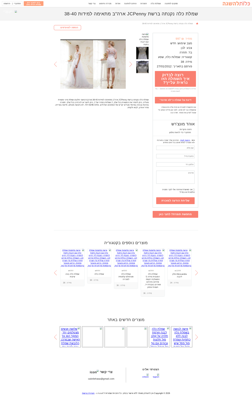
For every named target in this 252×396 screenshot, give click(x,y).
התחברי (17, 3)
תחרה (183, 52)
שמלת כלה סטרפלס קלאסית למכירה (126, 276)
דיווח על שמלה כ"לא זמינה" (175, 100)
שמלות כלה (156, 3)
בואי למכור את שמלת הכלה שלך (33, 4)
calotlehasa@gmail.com (101, 378)
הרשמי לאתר (185, 140)
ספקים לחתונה (171, 3)
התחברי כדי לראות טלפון (180, 132)
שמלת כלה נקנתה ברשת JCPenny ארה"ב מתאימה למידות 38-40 (167, 23)
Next (130, 64)
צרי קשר (91, 3)
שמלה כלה (99, 274)
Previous (55, 64)
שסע (161, 57)
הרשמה (7, 3)
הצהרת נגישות (88, 393)
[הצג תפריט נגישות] (9, 14)
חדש (173, 43)
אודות (117, 3)
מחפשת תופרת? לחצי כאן (175, 214)
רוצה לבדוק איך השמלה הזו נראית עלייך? (175, 79)
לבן (183, 47)
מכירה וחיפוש (105, 3)
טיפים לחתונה (130, 3)
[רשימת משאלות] (187, 283)
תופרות (143, 3)
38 (182, 61)
